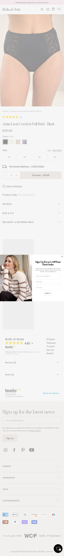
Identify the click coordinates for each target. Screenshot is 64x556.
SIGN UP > (48, 293)
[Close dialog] (62, 256)
